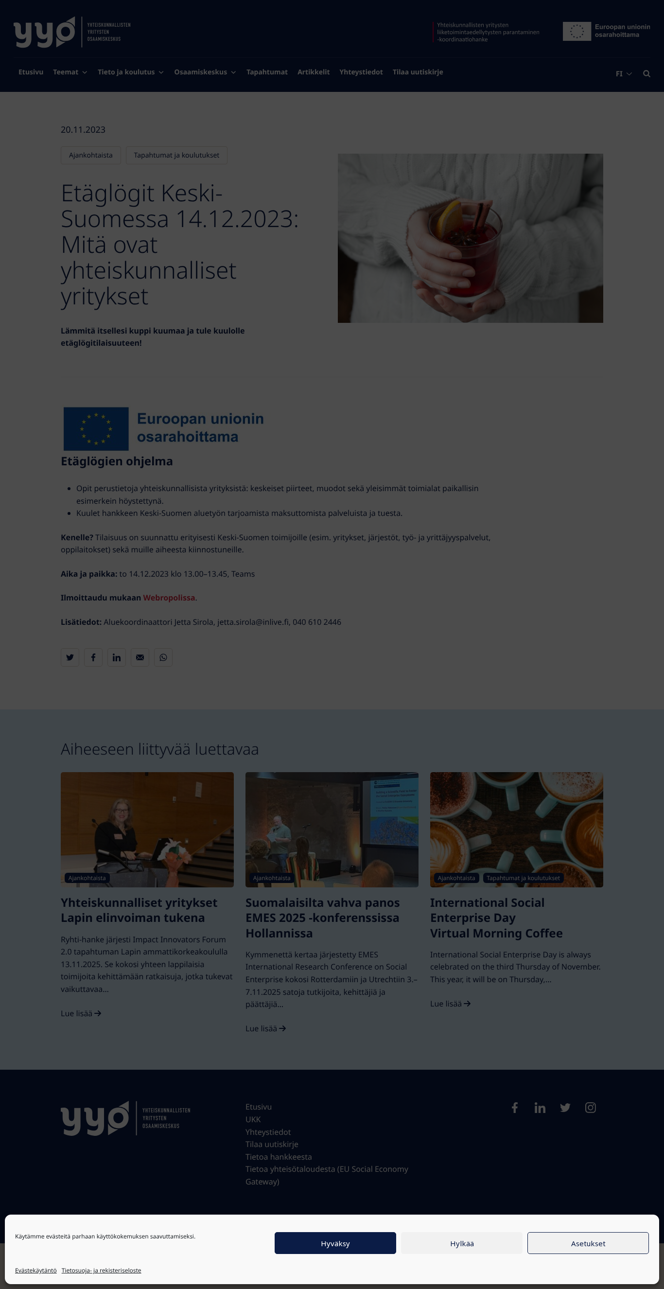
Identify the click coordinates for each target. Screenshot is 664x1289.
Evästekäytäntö (36, 1270)
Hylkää (462, 1243)
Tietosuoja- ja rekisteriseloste (101, 1270)
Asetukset (588, 1243)
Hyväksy (335, 1243)
